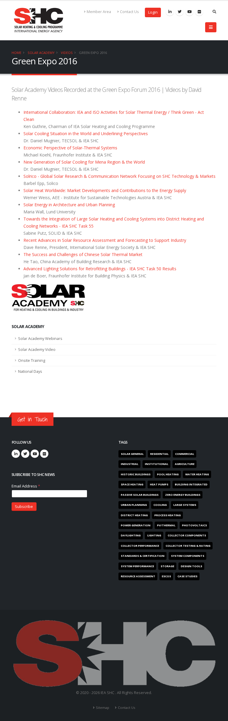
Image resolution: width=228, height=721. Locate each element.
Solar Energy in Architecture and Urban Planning (69, 204)
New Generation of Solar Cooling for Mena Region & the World (84, 162)
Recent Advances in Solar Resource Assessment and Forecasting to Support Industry (104, 240)
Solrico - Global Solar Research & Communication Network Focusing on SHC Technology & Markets (119, 176)
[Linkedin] (170, 11)
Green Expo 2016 (93, 52)
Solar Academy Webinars (40, 338)
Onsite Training (31, 360)
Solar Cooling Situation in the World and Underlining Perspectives (85, 133)
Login (153, 12)
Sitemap (102, 707)
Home (16, 52)
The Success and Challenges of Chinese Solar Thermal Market (82, 254)
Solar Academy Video (37, 349)
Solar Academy (41, 52)
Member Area (99, 11)
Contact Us (129, 11)
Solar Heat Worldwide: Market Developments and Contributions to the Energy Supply (104, 190)
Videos (67, 52)
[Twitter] (179, 11)
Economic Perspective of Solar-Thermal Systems (70, 148)
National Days (30, 371)
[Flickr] (199, 11)
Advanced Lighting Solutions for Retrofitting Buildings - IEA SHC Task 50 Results (99, 268)
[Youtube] (189, 11)
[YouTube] (35, 454)
